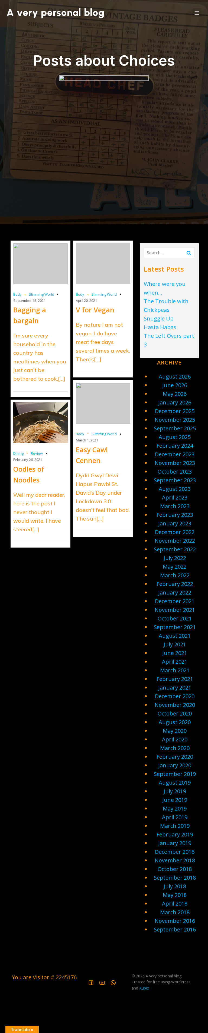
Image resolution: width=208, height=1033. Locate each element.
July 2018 (175, 886)
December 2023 (174, 454)
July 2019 (175, 791)
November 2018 (175, 860)
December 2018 (174, 851)
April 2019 (174, 817)
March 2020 (175, 748)
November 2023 (175, 463)
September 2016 (175, 929)
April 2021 (174, 661)
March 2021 (175, 670)
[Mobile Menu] (197, 12)
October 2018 (175, 869)
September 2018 (175, 877)
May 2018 (175, 895)
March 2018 (175, 912)
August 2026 (175, 376)
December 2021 (174, 601)
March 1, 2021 (87, 440)
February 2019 (175, 834)
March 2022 (175, 575)
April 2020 (174, 739)
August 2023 (175, 488)
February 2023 (175, 514)
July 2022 (175, 558)
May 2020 (175, 730)
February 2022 (175, 584)
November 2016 (175, 920)
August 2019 (175, 782)
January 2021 (174, 687)
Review (37, 453)
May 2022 (175, 566)
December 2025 (174, 411)
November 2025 (175, 419)
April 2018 (174, 903)
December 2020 (174, 696)
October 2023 (175, 471)
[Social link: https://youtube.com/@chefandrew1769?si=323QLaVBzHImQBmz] (104, 982)
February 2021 (175, 679)
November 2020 (175, 704)
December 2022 (174, 532)
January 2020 (174, 765)
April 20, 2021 (86, 300)
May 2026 (175, 393)
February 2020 (175, 756)
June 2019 (174, 800)
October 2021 (175, 618)
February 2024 (175, 445)
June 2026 (174, 385)
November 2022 (175, 540)
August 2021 (175, 635)
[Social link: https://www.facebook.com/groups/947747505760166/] (93, 982)
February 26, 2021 (27, 459)
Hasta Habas (160, 327)
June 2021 (174, 653)
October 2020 (175, 713)
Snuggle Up (159, 318)
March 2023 (175, 506)
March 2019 (175, 825)
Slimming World (41, 294)
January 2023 (174, 523)
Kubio (144, 988)
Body (17, 294)
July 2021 (175, 644)
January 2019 (174, 843)
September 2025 (175, 428)
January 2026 (174, 402)
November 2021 (175, 609)
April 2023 (174, 497)
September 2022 (175, 549)
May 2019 (175, 808)
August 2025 (175, 437)
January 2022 (174, 592)
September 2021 (175, 627)
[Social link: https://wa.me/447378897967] (115, 982)
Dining (18, 453)
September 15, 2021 (29, 300)
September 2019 (175, 774)
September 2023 (175, 480)
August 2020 (175, 722)
